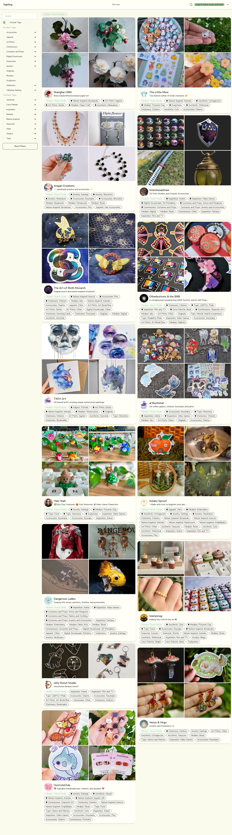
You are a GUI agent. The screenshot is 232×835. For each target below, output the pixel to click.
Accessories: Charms (55, 305)
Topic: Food (53, 513)
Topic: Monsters (120, 415)
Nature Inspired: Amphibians (59, 806)
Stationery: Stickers (57, 300)
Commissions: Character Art (61, 802)
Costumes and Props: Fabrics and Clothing (68, 616)
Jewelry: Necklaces (57, 198)
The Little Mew (158, 92)
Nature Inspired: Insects (84, 296)
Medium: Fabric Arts (78, 624)
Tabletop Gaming (13, 90)
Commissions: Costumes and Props (62, 628)
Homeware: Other (82, 700)
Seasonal (10, 124)
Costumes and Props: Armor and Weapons (68, 611)
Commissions (11, 47)
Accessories (11, 32)
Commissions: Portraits (80, 819)
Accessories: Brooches (111, 198)
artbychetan (156, 403)
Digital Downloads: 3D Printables (99, 628)
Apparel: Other (76, 305)
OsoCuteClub (62, 785)
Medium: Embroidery (55, 624)
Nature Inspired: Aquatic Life (91, 798)
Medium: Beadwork (55, 203)
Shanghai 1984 (63, 92)
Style (8, 128)
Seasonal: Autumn (149, 633)
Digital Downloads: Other (98, 309)
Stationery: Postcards (85, 313)
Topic (8, 138)
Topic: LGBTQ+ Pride (56, 695)
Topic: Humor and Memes (58, 810)
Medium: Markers (177, 322)
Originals (104, 313)
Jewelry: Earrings (81, 194)
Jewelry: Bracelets (104, 194)
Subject (9, 133)
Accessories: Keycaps (82, 518)
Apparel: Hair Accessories (108, 207)
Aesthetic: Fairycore (170, 526)
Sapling (7, 4)
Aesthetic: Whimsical (199, 105)
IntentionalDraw (159, 190)
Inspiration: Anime (104, 518)
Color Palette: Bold (182, 309)
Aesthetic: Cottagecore (209, 100)
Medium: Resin (98, 203)
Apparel (9, 37)
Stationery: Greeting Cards (58, 313)
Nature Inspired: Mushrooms (182, 522)
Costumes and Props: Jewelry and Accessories (70, 620)
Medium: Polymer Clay (106, 509)
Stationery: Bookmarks (56, 420)
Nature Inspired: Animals (98, 300)
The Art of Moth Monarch (70, 288)
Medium (9, 114)
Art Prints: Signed (113, 100)
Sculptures (93, 513)
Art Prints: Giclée (56, 105)
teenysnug (155, 616)
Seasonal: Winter (171, 633)
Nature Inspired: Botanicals (85, 100)
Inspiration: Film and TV (102, 691)
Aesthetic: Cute (81, 810)
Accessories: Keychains (83, 198)
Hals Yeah (60, 501)
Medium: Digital (119, 313)
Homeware (11, 61)
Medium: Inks (77, 300)
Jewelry (9, 66)
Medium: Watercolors (88, 411)
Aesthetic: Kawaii (103, 793)
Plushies (10, 75)
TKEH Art (60, 399)
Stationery (10, 85)
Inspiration (10, 109)
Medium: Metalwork (77, 203)
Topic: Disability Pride (151, 318)
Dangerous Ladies (65, 599)
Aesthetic (10, 100)
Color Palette (12, 104)
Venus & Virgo (158, 722)
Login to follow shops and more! (209, 4)
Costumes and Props (15, 51)
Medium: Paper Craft (80, 105)
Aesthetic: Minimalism (107, 105)
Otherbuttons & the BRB (164, 296)
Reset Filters (20, 146)
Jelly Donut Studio (65, 683)
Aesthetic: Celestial (55, 318)
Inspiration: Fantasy (105, 620)
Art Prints (10, 42)
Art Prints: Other (74, 309)
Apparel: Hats (175, 509)
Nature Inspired (13, 119)
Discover (116, 4)
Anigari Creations (64, 186)
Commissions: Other (187, 211)
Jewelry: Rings (199, 637)
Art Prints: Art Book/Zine (99, 305)
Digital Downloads (14, 56)
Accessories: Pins (83, 207)
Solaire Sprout (158, 501)
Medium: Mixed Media (54, 14)
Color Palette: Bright (151, 641)
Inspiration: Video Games (114, 513)
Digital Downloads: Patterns (77, 633)
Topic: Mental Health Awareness (206, 313)
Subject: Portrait (80, 407)
